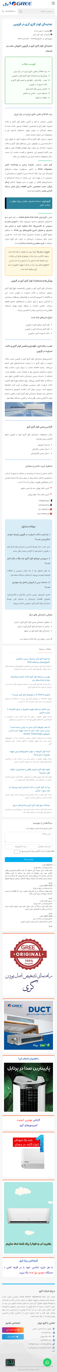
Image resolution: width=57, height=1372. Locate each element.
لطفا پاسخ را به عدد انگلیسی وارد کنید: (40, 851)
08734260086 (45, 1340)
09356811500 (34, 1344)
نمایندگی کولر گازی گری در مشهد (37, 630)
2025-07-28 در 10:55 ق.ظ (42, 888)
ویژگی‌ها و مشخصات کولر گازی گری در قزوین (29, 75)
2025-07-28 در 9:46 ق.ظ (43, 867)
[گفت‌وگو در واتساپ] (47, 1362)
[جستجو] (21, 11)
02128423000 (10, 11)
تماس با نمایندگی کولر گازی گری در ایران (34, 626)
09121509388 (45, 1344)
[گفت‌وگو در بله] (10, 1362)
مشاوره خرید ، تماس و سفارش (35, 93)
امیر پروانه (21, 1369)
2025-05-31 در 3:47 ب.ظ (42, 919)
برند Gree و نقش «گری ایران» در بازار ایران (30, 71)
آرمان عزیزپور (9, 1366)
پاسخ (50, 883)
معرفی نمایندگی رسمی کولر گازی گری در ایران (32, 622)
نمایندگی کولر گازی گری (41, 34)
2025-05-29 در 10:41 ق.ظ (43, 903)
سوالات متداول (41, 97)
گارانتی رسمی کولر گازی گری (36, 89)
